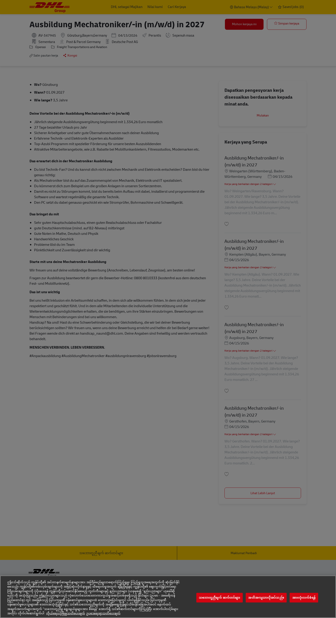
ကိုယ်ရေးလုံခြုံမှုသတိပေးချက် (65, 613)
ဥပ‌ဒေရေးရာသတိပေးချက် (103, 613)
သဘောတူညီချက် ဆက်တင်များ (219, 597)
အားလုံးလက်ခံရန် (303, 597)
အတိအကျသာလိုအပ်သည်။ (266, 597)
